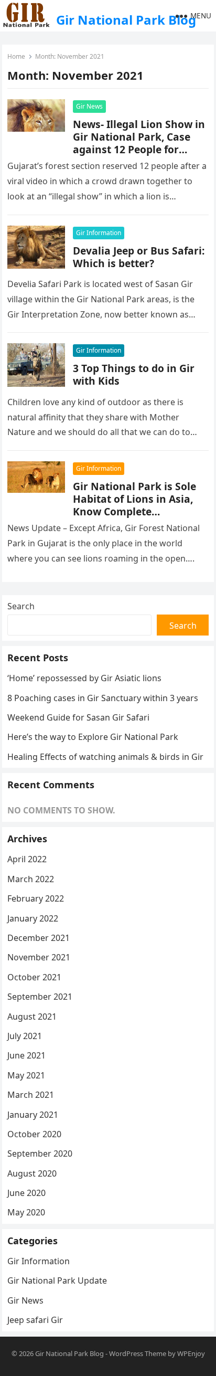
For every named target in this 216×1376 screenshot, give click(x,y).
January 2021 (32, 1114)
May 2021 (26, 1075)
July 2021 (24, 1036)
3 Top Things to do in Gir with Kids (134, 374)
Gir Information (98, 232)
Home (16, 56)
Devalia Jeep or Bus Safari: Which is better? (138, 257)
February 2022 (35, 898)
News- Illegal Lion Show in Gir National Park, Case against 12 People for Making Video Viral (139, 143)
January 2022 (32, 918)
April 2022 (27, 859)
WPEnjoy (191, 1353)
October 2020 (34, 1134)
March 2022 (30, 879)
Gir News (89, 106)
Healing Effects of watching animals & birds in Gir (105, 757)
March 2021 (30, 1094)
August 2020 (32, 1173)
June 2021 (26, 1055)
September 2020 (39, 1153)
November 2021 (38, 957)
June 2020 (26, 1193)
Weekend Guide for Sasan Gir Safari (78, 717)
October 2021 (34, 977)
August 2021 (32, 1016)
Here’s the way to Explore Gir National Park (92, 737)
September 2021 (39, 996)
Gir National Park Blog (126, 19)
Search (21, 606)
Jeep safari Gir (35, 1320)
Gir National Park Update (57, 1280)
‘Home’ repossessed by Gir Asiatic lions (84, 678)
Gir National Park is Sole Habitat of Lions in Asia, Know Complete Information (134, 505)
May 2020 (26, 1212)
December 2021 (38, 938)
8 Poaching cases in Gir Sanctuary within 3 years (102, 698)
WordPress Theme (137, 1353)
